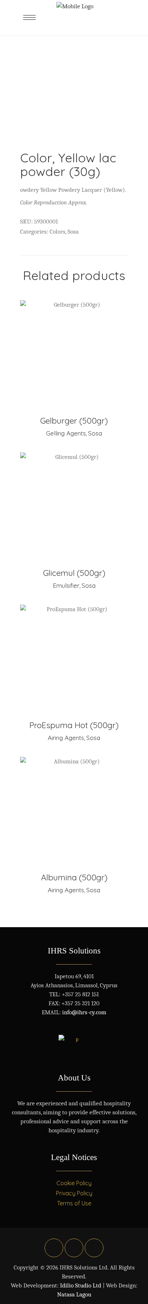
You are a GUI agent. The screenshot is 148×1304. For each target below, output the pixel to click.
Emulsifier (66, 585)
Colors (57, 231)
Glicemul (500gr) (74, 573)
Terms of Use (74, 1203)
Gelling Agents (66, 433)
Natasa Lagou (74, 1294)
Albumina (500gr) (74, 877)
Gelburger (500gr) (74, 420)
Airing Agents (66, 737)
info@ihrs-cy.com (84, 1012)
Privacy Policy (74, 1193)
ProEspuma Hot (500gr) (74, 725)
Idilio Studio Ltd (80, 1285)
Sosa (73, 231)
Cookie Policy (74, 1183)
